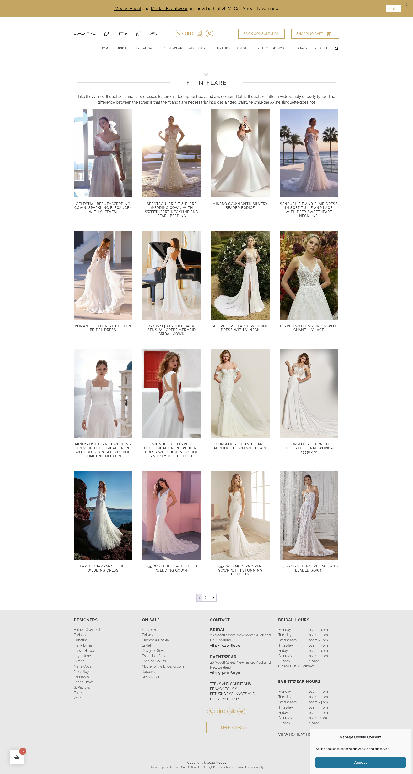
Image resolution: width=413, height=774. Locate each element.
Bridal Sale (145, 48)
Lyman (79, 661)
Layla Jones (83, 656)
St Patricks (82, 687)
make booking (234, 728)
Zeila (78, 698)
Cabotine (81, 640)
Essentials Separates (158, 656)
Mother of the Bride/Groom (163, 666)
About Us (322, 48)
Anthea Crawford (87, 630)
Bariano (80, 635)
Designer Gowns (154, 651)
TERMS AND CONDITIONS (230, 684)
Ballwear (149, 635)
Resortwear (150, 677)
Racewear (150, 672)
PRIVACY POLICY (223, 689)
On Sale (244, 48)
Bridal (123, 48)
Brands (223, 48)
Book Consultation (261, 34)
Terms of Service (245, 767)
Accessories (200, 48)
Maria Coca (83, 666)
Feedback (299, 48)
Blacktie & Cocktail (156, 640)
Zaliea (78, 693)
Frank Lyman (84, 645)
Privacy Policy (221, 767)
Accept (360, 762)
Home (105, 48)
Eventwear (172, 48)
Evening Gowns (154, 661)
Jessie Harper (84, 651)
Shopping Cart (309, 34)
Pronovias (81, 677)
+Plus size (149, 630)
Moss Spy (81, 672)
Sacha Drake (83, 682)
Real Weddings (270, 48)
